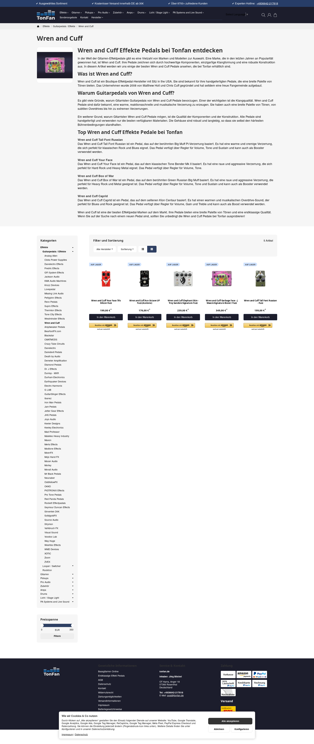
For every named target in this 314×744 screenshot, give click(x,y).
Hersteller (96, 17)
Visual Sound (51, 532)
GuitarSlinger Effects (55, 394)
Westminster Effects (54, 318)
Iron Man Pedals (52, 402)
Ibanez (48, 398)
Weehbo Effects (52, 545)
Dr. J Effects (50, 368)
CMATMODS (50, 339)
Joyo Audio (50, 419)
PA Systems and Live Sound (187, 12)
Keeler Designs (52, 423)
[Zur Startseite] (46, 15)
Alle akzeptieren (230, 721)
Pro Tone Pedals (52, 494)
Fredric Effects (51, 268)
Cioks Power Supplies (55, 259)
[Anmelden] (269, 15)
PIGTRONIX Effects (54, 490)
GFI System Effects (54, 272)
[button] (183, 249)
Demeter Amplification (55, 360)
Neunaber (49, 477)
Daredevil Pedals (53, 352)
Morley (47, 465)
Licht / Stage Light (158, 12)
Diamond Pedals (52, 364)
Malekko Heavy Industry (56, 436)
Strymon (48, 524)
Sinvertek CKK (51, 511)
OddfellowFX (51, 482)
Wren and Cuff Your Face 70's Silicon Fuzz (106, 301)
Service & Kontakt (172, 665)
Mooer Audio (51, 461)
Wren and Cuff (52, 322)
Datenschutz (81, 734)
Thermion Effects (53, 310)
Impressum (67, 734)
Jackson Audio (52, 276)
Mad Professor (52, 431)
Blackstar (49, 335)
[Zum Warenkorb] (275, 15)
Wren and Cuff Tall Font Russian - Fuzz (260, 301)
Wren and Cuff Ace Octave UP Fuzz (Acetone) (144, 301)
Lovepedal (49, 289)
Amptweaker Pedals (54, 326)
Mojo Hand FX (51, 456)
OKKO (47, 486)
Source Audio (51, 519)
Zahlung (227, 665)
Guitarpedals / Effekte (54, 251)
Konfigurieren (242, 729)
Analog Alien (50, 255)
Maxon (47, 440)
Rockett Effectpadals (55, 503)
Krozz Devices (51, 285)
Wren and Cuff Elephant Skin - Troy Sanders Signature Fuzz (183, 301)
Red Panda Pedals (54, 498)
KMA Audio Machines (55, 280)
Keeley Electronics (53, 427)
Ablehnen (219, 729)
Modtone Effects (52, 448)
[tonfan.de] (51, 671)
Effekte (63, 12)
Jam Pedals (50, 406)
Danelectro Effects (53, 264)
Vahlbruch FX (51, 528)
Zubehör (117, 12)
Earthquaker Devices (55, 381)
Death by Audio (52, 356)
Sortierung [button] (126, 249)
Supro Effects (51, 306)
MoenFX (48, 452)
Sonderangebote (68, 17)
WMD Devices (51, 549)
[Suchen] (263, 15)
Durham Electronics (54, 377)
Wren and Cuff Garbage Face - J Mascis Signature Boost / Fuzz (221, 301)
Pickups (89, 12)
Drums (141, 12)
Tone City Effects (53, 314)
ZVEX (47, 561)
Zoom (47, 557)
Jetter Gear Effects (54, 410)
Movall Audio (51, 469)
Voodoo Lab (50, 536)
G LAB (47, 389)
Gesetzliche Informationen (117, 665)
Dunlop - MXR (51, 373)
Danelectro (50, 348)
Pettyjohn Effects (53, 297)
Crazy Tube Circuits (54, 343)
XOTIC (47, 553)
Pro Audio (103, 12)
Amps (130, 12)
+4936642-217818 (267, 3)
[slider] (42, 625)
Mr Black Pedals (52, 473)
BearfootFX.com (52, 331)
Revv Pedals (50, 301)
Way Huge (49, 540)
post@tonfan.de (175, 695)
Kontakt (84, 17)
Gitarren (76, 12)
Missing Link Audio (54, 293)
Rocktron (47, 570)
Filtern (57, 636)
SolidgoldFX (50, 515)
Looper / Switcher (52, 566)
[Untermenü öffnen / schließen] (72, 247)
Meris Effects (51, 444)
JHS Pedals (50, 415)
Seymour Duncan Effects (57, 507)
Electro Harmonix (53, 385)
